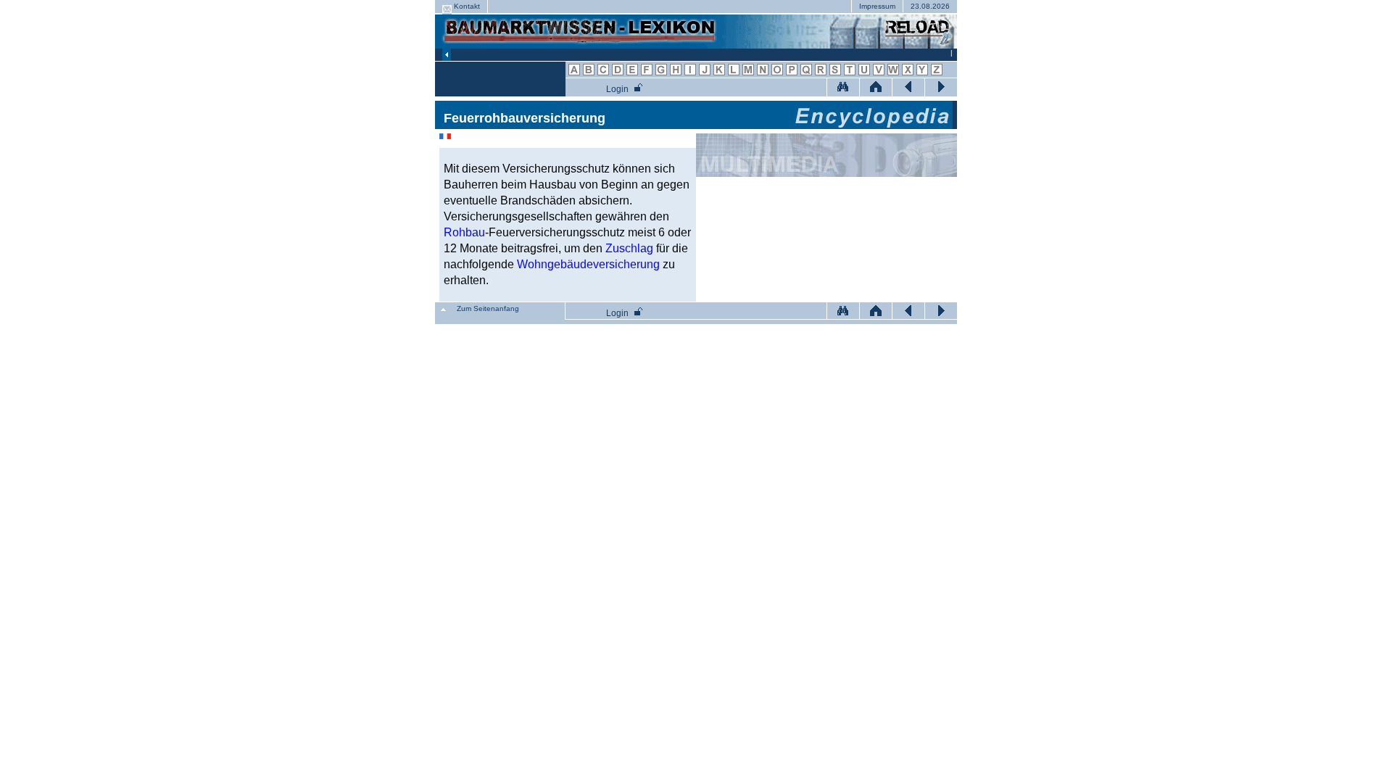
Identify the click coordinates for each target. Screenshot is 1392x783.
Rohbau (464, 232)
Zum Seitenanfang (488, 308)
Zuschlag (629, 248)
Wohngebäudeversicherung (588, 264)
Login (617, 89)
